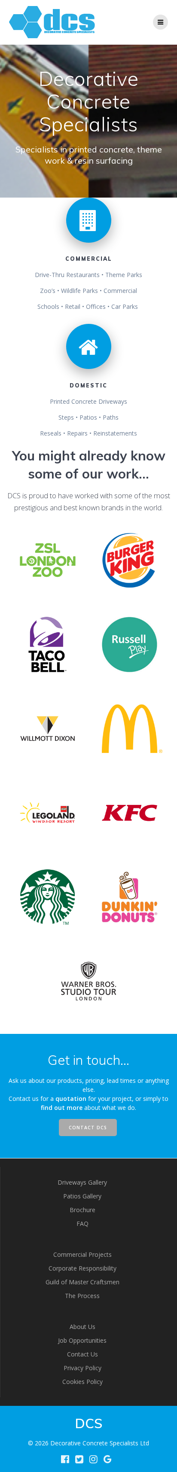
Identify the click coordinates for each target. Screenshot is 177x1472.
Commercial (120, 290)
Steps (66, 417)
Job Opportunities (82, 1340)
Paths (111, 417)
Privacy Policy (82, 1368)
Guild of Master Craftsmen (82, 1282)
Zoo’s (47, 290)
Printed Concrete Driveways (88, 401)
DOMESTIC (88, 385)
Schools (48, 306)
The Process (82, 1296)
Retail (72, 306)
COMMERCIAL (88, 259)
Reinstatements (115, 433)
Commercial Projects (82, 1254)
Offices (96, 306)
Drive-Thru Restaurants (67, 275)
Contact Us (82, 1354)
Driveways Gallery (82, 1182)
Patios (88, 417)
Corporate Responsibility (82, 1268)
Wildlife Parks (79, 290)
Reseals (50, 433)
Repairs (77, 433)
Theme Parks (123, 275)
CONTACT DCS (88, 1128)
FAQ (82, 1223)
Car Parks (124, 306)
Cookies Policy (82, 1382)
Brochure (82, 1210)
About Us (82, 1327)
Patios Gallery (82, 1196)
